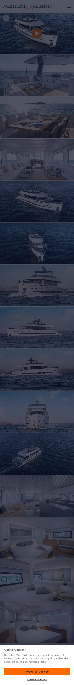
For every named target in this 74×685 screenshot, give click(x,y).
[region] (37, 665)
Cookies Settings (37, 679)
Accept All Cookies (37, 671)
